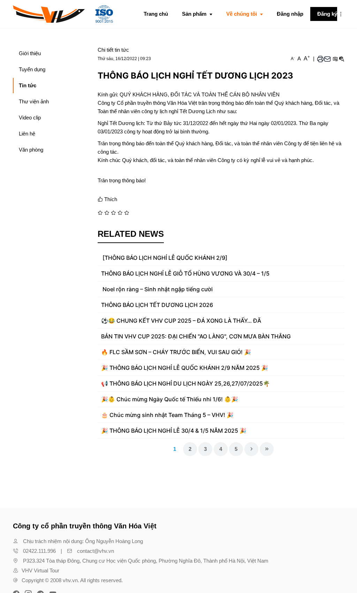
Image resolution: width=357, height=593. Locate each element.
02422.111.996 (39, 551)
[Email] (327, 58)
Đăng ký (327, 14)
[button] (340, 14)
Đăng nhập (290, 14)
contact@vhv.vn (95, 551)
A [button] (293, 58)
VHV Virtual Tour (40, 570)
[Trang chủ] (63, 14)
